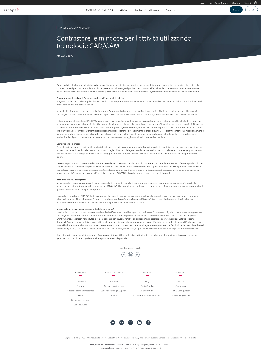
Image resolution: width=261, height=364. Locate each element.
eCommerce (181, 286)
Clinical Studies (147, 290)
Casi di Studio (147, 286)
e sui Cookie (129, 337)
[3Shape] (11, 10)
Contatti (247, 2)
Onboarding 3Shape (180, 295)
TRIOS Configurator (180, 290)
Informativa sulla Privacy (96, 337)
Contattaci (81, 281)
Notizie (203, 2)
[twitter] (137, 254)
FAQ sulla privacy (142, 337)
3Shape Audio (80, 304)
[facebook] (123, 254)
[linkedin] (130, 254)
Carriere (81, 286)
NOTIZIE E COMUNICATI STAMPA (74, 27)
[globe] (255, 3)
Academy (113, 281)
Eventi (114, 295)
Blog (147, 281)
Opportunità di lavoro (219, 2)
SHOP (251, 9)
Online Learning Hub (114, 286)
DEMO (236, 9)
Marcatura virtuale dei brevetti (183, 337)
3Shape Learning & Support (114, 290)
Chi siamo (236, 2)
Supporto (170, 10)
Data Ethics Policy (115, 337)
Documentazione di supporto (147, 295)
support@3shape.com (160, 337)
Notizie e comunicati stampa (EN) (80, 293)
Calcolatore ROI (180, 281)
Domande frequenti (80, 300)
